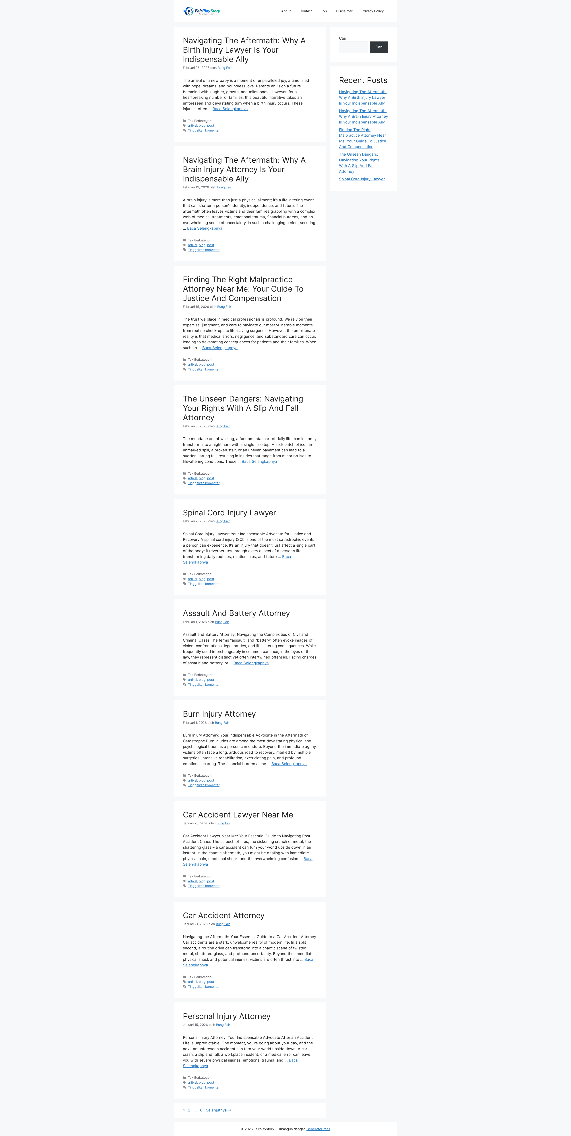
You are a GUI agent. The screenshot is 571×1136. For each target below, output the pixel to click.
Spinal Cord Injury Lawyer (229, 512)
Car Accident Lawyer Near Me (238, 814)
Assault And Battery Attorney (236, 613)
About (286, 11)
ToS (324, 11)
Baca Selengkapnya (230, 109)
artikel (192, 125)
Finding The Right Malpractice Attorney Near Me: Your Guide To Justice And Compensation (243, 289)
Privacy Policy (373, 11)
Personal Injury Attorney (227, 1016)
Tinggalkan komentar (203, 130)
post (210, 125)
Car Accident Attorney (224, 915)
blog (202, 125)
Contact (306, 11)
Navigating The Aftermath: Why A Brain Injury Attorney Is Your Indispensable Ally (244, 169)
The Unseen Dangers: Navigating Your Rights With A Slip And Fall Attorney (243, 408)
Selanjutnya (219, 1110)
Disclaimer (344, 11)
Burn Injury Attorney (219, 713)
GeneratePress (318, 1129)
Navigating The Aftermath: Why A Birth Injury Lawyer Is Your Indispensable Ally (244, 50)
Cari (342, 38)
